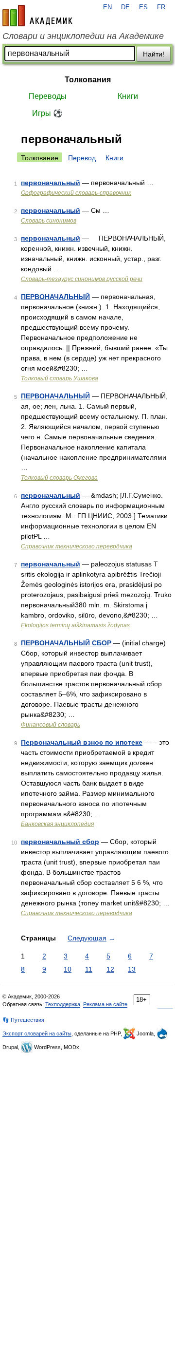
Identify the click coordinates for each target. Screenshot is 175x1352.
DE (125, 7)
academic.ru (37, 15)
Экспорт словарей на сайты (36, 1033)
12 (110, 969)
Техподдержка (62, 1004)
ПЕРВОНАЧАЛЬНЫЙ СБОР (66, 643)
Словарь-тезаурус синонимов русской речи (81, 279)
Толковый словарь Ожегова (59, 477)
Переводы (48, 96)
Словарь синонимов (48, 220)
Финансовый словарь (50, 724)
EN (107, 7)
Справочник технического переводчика (76, 546)
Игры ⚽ (47, 113)
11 (88, 969)
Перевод (82, 158)
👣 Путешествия (23, 1020)
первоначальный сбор (60, 841)
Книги (128, 96)
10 (67, 969)
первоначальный (50, 183)
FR (161, 7)
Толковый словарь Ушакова (59, 378)
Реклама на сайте (105, 1004)
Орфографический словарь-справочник (76, 192)
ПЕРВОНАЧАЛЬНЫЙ (55, 296)
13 (132, 969)
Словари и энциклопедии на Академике (83, 36)
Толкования (88, 79)
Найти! (153, 54)
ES (143, 7)
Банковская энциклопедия (57, 824)
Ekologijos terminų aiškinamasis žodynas (75, 625)
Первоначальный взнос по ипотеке (81, 742)
